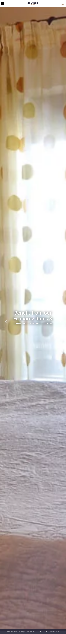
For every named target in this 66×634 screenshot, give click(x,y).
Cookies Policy (53, 631)
